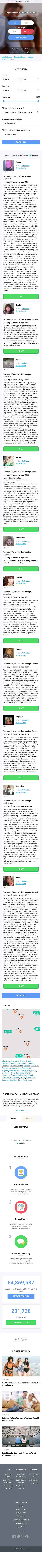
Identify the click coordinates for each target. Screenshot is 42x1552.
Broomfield (30, 1077)
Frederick (34, 1066)
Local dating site (7, 57)
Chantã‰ (20, 786)
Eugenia (19, 649)
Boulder (13, 1080)
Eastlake (30, 1075)
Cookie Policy (21, 1513)
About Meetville (21, 1502)
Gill (3, 1073)
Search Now (21, 142)
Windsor (5, 1063)
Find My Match (21, 1322)
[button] (21, 1031)
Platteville (15, 1061)
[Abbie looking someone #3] (8, 363)
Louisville (5, 1077)
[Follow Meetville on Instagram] (22, 1536)
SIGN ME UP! (21, 37)
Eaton (20, 1066)
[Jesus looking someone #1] (8, 165)
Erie (28, 1070)
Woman (27, 23)
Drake (22, 1077)
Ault (31, 1068)
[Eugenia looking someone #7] (8, 653)
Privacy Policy (21, 1509)
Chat (21, 296)
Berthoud (22, 1063)
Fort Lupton (6, 1068)
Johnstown (6, 1061)
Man (14, 23)
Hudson (12, 1070)
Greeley (29, 1061)
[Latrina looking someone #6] (8, 581)
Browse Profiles (21, 1296)
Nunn (19, 1080)
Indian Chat (34, 1483)
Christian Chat (34, 1480)
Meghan (19, 717)
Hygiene (5, 1070)
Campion (13, 1063)
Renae (18, 877)
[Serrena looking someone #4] (8, 461)
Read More (20, 1111)
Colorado (30, 57)
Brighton (28, 1073)
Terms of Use (21, 1516)
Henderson (14, 1077)
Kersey (27, 1066)
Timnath (5, 1066)
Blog (21, 1506)
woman (11, 59)
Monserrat (20, 538)
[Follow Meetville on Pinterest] (27, 1536)
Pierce (33, 1070)
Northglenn (27, 1080)
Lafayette (13, 1075)
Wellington (22, 1075)
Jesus (18, 162)
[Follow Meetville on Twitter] (18, 1536)
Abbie (18, 359)
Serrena (19, 457)
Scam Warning (21, 1523)
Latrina (19, 577)
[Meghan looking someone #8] (8, 720)
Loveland (30, 1063)
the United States (19, 57)
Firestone (13, 1066)
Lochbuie (20, 1073)
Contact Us (21, 1527)
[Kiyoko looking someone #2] (8, 308)
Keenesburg (10, 1073)
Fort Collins (21, 1070)
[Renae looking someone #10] (8, 881)
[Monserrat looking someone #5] (8, 541)
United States (21, 168)
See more (21, 995)
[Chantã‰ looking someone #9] (8, 790)
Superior (5, 1080)
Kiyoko (18, 305)
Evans (22, 1061)
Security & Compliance (21, 1520)
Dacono (25, 1068)
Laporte (5, 1075)
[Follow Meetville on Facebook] (14, 1536)
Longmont (16, 1068)
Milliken (4, 59)
